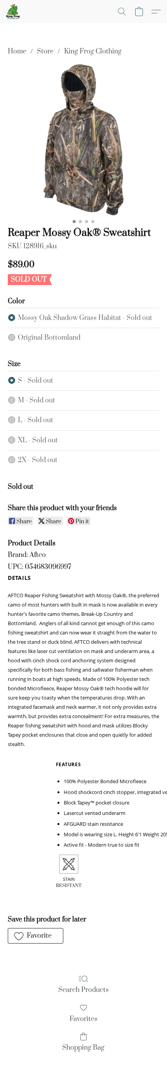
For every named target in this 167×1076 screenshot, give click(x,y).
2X (37, 460)
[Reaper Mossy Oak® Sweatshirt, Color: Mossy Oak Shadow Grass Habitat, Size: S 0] (83, 139)
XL (38, 440)
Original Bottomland (49, 337)
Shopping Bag (83, 1047)
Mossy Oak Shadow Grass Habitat (85, 318)
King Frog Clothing (93, 51)
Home (17, 51)
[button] (13, 11)
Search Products (83, 990)
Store (45, 51)
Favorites (83, 1019)
